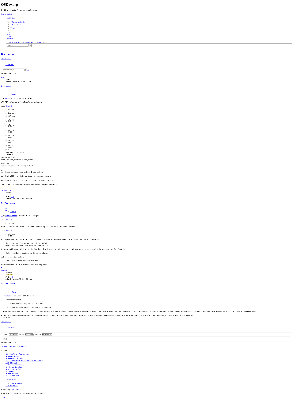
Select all (9, 106)
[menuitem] (17, 22)
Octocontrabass (6, 190)
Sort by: (21, 334)
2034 (12, 277)
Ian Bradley (15, 389)
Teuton (3, 77)
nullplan (4, 271)
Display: (6, 334)
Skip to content (6, 14)
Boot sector (7, 53)
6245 (12, 197)
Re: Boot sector (8, 203)
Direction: (38, 334)
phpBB (12, 393)
